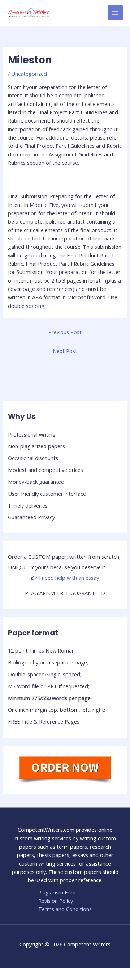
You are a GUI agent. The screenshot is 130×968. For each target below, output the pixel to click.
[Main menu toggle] (115, 13)
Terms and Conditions (65, 908)
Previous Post (65, 332)
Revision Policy (55, 900)
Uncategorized (29, 73)
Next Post (65, 350)
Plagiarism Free (56, 892)
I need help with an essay (69, 577)
